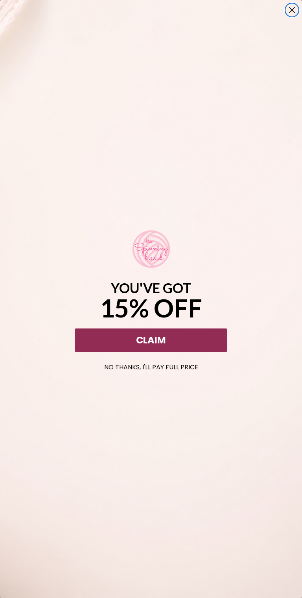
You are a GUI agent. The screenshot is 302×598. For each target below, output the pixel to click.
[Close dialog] (292, 10)
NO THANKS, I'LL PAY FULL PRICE (151, 366)
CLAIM (151, 340)
